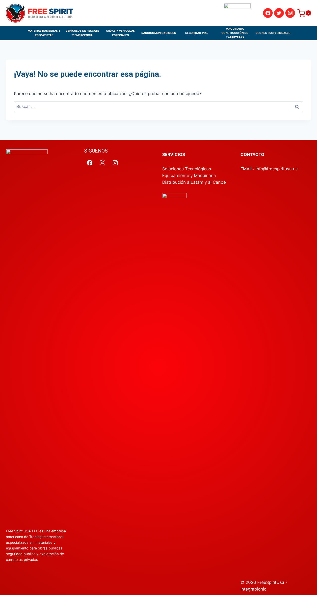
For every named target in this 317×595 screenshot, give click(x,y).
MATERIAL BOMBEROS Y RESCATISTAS (44, 33)
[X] (102, 162)
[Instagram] (290, 13)
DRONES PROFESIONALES (273, 33)
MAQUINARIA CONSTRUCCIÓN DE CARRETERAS (234, 33)
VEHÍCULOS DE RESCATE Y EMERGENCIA (82, 33)
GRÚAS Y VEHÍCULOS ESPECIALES (120, 33)
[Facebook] (268, 13)
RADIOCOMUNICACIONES (158, 33)
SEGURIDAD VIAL (196, 33)
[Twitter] (279, 13)
